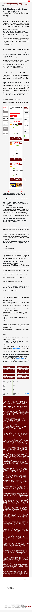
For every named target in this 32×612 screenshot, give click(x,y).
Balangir (18, 410)
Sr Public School (14, 502)
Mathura (8, 447)
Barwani (8, 412)
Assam (8, 399)
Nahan (18, 449)
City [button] (3, 122)
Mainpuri (26, 445)
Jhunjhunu (11, 435)
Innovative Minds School (19, 516)
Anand (15, 408)
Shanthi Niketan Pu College (13, 507)
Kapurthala (9, 438)
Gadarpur (13, 426)
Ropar (16, 461)
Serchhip (22, 463)
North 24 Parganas (17, 453)
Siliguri (21, 464)
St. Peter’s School (13, 566)
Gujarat (26, 399)
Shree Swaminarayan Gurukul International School (13, 565)
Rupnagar (24, 461)
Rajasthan (21, 402)
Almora (26, 407)
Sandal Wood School (12, 530)
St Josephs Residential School (19, 492)
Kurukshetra (19, 443)
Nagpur (14, 449)
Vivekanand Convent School (22, 524)
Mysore (27, 448)
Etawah (12, 425)
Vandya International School (17, 574)
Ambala (8, 408)
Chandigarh (10, 418)
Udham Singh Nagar (7, 472)
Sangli (23, 462)
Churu (23, 419)
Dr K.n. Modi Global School (13, 537)
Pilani (8, 457)
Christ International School (22, 511)
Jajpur (19, 433)
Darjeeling (5, 421)
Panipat (14, 455)
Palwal (18, 454)
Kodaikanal (17, 440)
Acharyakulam (25, 553)
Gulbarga (21, 428)
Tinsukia (22, 469)
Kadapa (20, 435)
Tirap (26, 469)
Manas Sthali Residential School (12, 538)
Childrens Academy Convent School (19, 518)
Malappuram (6, 446)
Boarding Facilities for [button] (4, 110)
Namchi (9, 450)
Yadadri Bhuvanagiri (13, 477)
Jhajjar (20, 434)
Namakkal (5, 450)
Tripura (12, 403)
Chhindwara (19, 418)
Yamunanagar (6, 478)
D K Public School (19, 532)
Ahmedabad (18, 406)
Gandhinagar (18, 426)
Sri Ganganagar (10, 467)
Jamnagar (17, 434)
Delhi (18, 421)
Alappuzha (11, 407)
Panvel (17, 455)
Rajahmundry (9, 460)
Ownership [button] (4, 131)
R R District (8, 458)
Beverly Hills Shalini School (20, 480)
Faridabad (21, 425)
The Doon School (6, 485)
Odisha (13, 402)
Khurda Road (5, 440)
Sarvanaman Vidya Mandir (11, 499)
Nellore (13, 452)
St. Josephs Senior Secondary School (21, 559)
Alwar (5, 408)
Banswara (17, 411)
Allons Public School (17, 551)
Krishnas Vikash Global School (16, 556)
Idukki (24, 432)
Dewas (25, 421)
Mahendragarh (21, 445)
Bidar (13, 415)
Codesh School (6, 513)
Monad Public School (21, 527)
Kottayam (5, 442)
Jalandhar (23, 433)
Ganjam (8, 427)
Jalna (5, 434)
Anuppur (24, 408)
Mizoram (10, 402)
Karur (4, 439)
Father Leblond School (10, 550)
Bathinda (16, 412)
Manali (13, 446)
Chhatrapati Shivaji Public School (9, 511)
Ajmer (7, 407)
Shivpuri (13, 464)
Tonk (11, 471)
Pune (14, 457)
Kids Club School (25, 482)
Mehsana (19, 447)
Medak (12, 447)
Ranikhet (26, 460)
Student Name (26, 112)
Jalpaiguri (8, 434)
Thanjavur (18, 468)
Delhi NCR (20, 399)
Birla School (10, 518)
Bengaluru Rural (14, 413)
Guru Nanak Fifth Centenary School (18, 481)
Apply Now (20, 143)
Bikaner (16, 415)
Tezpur (10, 468)
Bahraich (15, 410)
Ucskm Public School (17, 523)
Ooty (4, 454)
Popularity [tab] (12, 111)
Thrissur (19, 469)
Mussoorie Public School (10, 486)
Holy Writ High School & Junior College (19, 515)
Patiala (24, 456)
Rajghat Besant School (7, 541)
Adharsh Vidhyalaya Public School (9, 527)
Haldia (20, 429)
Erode (9, 425)
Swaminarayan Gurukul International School (14, 500)
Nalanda (25, 449)
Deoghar (21, 421)
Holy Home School (14, 560)
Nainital (21, 449)
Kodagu (13, 440)
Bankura (12, 411)
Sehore (14, 463)
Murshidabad (18, 448)
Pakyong (7, 454)
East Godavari (21, 424)
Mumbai (13, 448)
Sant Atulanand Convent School (15, 542)
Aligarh (18, 407)
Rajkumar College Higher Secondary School (17, 552)
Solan (18, 465)
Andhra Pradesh (19, 397)
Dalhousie (26, 420)
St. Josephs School (9, 551)
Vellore (21, 474)
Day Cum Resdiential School (5, 128)
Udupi (13, 472)
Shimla (4, 464)
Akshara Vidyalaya (19, 494)
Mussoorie (23, 448)
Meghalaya (5, 402)
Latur (4, 445)
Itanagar (8, 433)
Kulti (23, 442)
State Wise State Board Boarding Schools (11, 587)
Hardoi (18, 431)
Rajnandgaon (18, 460)
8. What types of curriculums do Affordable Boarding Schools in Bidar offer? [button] (23, 372)
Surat (4, 468)
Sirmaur (25, 464)
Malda (10, 446)
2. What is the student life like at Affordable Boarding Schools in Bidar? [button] (9, 369)
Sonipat (24, 465)
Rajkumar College (12, 488)
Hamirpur (5, 431)
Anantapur (19, 408)
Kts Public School (17, 491)
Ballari (26, 410)
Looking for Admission (25, 123)
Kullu (21, 442)
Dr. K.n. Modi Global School (11, 521)
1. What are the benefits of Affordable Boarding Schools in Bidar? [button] (8, 367)
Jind (14, 435)
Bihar (11, 399)
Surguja (7, 468)
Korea (18, 441)
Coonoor (10, 420)
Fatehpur (5, 426)
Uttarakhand (22, 403)
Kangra (15, 436)
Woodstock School (13, 485)
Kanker (22, 436)
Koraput (14, 441)
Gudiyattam (16, 428)
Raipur (26, 458)
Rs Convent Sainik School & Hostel (19, 541)
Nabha (4, 449)
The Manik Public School (16, 143)
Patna (27, 456)
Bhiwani (21, 414)
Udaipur (25, 471)
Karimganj (14, 438)
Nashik (4, 452)
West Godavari (23, 476)
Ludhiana (11, 445)
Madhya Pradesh (14, 401)
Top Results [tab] (13, 110)
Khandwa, (19, 439)
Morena (4, 448)
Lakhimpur (24, 443)
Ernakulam (5, 425)
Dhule (23, 422)
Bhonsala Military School (11, 510)
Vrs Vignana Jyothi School (11, 571)
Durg (12, 424)
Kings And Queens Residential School (18, 549)
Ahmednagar (24, 406)
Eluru (25, 424)
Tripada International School (22, 488)
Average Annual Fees (26, 128)
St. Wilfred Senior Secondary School (15, 558)
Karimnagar (18, 438)
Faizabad (16, 425)
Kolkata (4, 441)
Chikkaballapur (25, 418)
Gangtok (5, 427)
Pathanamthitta (14, 456)
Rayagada (9, 461)
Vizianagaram (22, 475)
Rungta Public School (7, 553)
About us (3, 580)
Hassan (26, 431)
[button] (5, 124)
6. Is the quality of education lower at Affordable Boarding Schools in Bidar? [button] (22, 367)
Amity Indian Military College (14, 501)
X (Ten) (7, 116)
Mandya (20, 446)
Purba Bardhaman (19, 457)
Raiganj (19, 458)
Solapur (20, 465)
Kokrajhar (22, 440)
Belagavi (22, 412)
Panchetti (22, 454)
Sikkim (24, 402)
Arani (27, 408)
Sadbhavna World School (8, 564)
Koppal (11, 441)
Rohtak (13, 461)
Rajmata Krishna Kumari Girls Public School (11, 484)
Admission (12, 138)
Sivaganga (14, 465)
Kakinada (25, 435)
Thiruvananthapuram (7, 469)
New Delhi (23, 452)
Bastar (12, 412)
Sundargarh (21, 467)
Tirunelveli (11, 470)
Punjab (17, 402)
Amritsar (12, 408)
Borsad (4, 417)
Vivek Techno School (12, 524)
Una (18, 472)
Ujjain (16, 472)
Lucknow (7, 445)
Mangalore (24, 446)
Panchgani (5, 455)
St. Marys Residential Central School (20, 564)
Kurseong (14, 443)
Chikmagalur (6, 419)
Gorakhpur (5, 428)
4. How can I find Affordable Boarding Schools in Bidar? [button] (8, 375)
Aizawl (4, 407)
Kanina (18, 436)
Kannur (25, 436)
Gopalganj (22, 427)
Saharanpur (5, 462)
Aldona (15, 407)
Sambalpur (14, 462)
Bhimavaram (16, 414)
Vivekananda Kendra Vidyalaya (9, 525)
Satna (4, 463)
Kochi (10, 440)
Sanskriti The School (17, 482)
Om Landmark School (20, 497)
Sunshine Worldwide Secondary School (15, 543)
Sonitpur (5, 467)
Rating (20, 111)
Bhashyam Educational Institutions (17, 568)
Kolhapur (26, 440)
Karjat (23, 438)
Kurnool (10, 443)
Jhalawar (24, 434)
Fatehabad (25, 425)
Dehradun (15, 421)
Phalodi (5, 457)
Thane (14, 468)
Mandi (16, 446)
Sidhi (17, 464)
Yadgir (18, 477)
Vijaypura (10, 475)
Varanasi (17, 474)
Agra (15, 406)
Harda (15, 431)
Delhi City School (16, 535)
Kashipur (12, 439)
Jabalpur (12, 433)
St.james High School (14, 544)
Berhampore (20, 413)
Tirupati (15, 470)
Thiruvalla (25, 468)
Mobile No (25, 119)
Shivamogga (9, 464)
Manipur (25, 401)
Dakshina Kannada (19, 420)
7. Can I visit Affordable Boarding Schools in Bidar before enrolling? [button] (23, 369)
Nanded (16, 450)
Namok (12, 450)
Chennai (14, 418)
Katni (16, 439)
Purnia (24, 457)
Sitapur (9, 465)
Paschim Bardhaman (24, 455)
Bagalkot (10, 410)
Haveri (4, 432)
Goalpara (18, 427)
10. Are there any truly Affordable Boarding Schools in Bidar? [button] (22, 377)
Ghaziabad (13, 427)
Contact (22, 138)
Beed (19, 412)
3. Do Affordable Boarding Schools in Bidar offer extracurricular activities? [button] (8, 372)
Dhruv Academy (24, 513)
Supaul (25, 467)
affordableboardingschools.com (22, 96)
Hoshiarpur (15, 432)
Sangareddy (19, 462)
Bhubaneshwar (6, 415)
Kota (21, 441)
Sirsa (7, 465)
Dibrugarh (5, 424)
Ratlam (4, 461)
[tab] (5, 110)
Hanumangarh (10, 431)
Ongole (26, 453)
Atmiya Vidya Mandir (7, 489)
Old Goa (22, 453)
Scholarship (16, 138)
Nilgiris (8, 453)
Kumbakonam (6, 443)
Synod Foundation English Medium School (19, 545)
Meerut (15, 447)
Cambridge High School (21, 510)
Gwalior (17, 429)
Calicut (23, 417)
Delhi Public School (6, 520)
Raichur (12, 458)
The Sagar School (9, 482)
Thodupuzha (14, 469)
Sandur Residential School (8, 503)
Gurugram (9, 429)
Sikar (19, 464)
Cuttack (13, 420)
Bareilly (26, 411)
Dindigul (9, 424)
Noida (12, 453)
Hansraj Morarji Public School (21, 514)
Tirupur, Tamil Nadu (21, 470)
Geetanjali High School (10, 567)
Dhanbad (5, 422)
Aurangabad (5, 410)
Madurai (15, 445)
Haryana (5, 400)
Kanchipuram (10, 436)
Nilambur (5, 453)
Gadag (8, 426)
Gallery (19, 138)
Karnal (26, 438)
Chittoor (14, 419)
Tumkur (21, 471)
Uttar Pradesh (17, 403)
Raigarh (23, 458)
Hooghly (10, 432)
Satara (26, 462)
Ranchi (22, 460)
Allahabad (23, 407)
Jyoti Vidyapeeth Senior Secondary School (11, 554)
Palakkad (11, 454)
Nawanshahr (8, 452)
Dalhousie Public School (16, 489)
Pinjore (11, 457)
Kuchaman (18, 442)
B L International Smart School (17, 517)
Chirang (10, 419)
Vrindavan (5, 476)
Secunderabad (9, 463)
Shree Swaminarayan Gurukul (12, 561)
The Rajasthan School (15, 546)
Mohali (25, 447)
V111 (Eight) (5, 116)
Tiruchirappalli (6, 470)
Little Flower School (10, 492)
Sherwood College (16, 531)
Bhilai (8, 414)
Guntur (4, 429)
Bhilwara (11, 414)
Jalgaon (27, 433)
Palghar (15, 454)
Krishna (13, 442)
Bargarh (5, 412)
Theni (21, 468)
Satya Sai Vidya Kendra (18, 503)
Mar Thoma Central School (20, 563)
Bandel (4, 411)
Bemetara (8, 413)
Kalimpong (5, 436)
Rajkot (13, 460)
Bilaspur (19, 415)
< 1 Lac (4, 120)
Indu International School (23, 548)
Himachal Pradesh (11, 400)
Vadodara (10, 474)
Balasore (22, 410)
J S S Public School (7, 549)
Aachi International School (21, 525)
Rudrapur (19, 461)
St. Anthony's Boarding (23, 572)
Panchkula (10, 455)
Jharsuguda (5, 435)
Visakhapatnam (16, 475)
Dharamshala (10, 422)
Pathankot (20, 456)
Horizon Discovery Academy (8, 516)
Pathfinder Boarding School (13, 529)
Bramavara (14, 417)
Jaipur (16, 433)
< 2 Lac (6, 120)
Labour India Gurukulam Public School (10, 493)
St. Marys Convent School (17, 553)
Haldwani (24, 429)
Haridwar (22, 431)
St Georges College (19, 486)
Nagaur (11, 449)
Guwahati (13, 429)
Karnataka (5, 401)
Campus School (12, 532)
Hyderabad (19, 432)
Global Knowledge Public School (9, 514)
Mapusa (4, 447)
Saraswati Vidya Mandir (20, 530)
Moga (23, 447)
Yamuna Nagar (23, 477)
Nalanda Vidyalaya (11, 497)
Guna (25, 428)
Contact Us (26, 140)
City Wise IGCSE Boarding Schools (10, 586)
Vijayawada (5, 475)
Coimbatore (5, 420)
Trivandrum (17, 471)
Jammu (12, 434)
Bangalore (9, 411)
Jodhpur (17, 435)
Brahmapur (9, 417)
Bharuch (5, 414)
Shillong (26, 463)
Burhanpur (19, 417)
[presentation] (13, 110)
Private (5, 133)
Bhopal (24, 414)
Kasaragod (8, 439)
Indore (4, 433)
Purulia (4, 458)
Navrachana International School (14, 496)
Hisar (7, 432)
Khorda (23, 439)
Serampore (18, 463)
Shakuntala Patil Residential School (17, 122)
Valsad (13, 474)
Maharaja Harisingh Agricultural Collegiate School (13, 573)
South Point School (23, 484)
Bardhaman (22, 411)
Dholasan (20, 422)
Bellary (4, 413)
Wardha (14, 476)
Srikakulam (16, 467)
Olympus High (16, 528)
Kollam (8, 441)
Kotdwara (24, 441)
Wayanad (18, 476)
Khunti (26, 439)
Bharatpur (25, 413)
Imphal (26, 432)
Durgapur (16, 424)
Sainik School (19, 502)
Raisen (4, 460)
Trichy (13, 471)
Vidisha (24, 474)
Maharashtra (21, 401)
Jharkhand (26, 400)
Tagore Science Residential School (19, 522)
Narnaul (25, 450)
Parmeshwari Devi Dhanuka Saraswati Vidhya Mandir (17, 539)
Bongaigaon (24, 415)
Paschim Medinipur (7, 456)
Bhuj (10, 415)
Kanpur (4, 438)
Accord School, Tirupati (10, 494)
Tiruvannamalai (6, 471)
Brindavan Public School (13, 548)
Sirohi (4, 465)
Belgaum (26, 412)
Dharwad (15, 422)
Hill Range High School (7, 515)
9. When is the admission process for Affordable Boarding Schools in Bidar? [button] (22, 375)
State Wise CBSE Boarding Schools (10, 580)
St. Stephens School (7, 560)
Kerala (9, 401)
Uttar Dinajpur (22, 472)
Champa (5, 418)
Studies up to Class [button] (5, 114)
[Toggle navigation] (29, 1)
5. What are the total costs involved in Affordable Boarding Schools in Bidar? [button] (8, 377)
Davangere (10, 421)
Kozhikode (10, 442)
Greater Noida (10, 428)
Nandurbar (20, 450)
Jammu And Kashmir (19, 400)
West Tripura (5, 477)
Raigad (16, 458)
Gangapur (23, 426)
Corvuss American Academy (15, 513)
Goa (24, 399)
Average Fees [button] (5, 118)
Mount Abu (9, 448)
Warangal (10, 476)
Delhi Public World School (16, 520)
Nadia (8, 449)
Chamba (26, 417)
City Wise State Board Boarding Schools (11, 588)
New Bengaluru (18, 452)
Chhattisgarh (15, 399)
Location (25, 131)
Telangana (8, 403)
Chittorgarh (19, 419)
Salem (10, 462)
